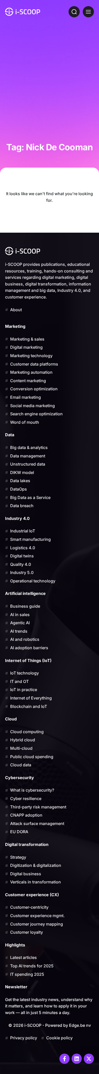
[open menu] (88, 11)
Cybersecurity (19, 777)
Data (9, 434)
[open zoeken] (74, 11)
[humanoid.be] (22, 12)
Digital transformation (26, 844)
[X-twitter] (89, 1059)
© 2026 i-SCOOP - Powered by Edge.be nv (49, 1025)
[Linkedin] (77, 1059)
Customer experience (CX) (32, 894)
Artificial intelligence (25, 593)
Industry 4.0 (17, 518)
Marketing (15, 326)
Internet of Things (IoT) (28, 660)
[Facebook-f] (64, 1059)
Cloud (11, 718)
